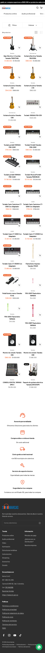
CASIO (12, 201)
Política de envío (7, 617)
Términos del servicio (9, 624)
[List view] (41, 32)
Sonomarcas (33, 53)
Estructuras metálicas (9, 550)
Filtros (14, 25)
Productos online (10, 14)
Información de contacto (9, 646)
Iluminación (6, 547)
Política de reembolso (9, 621)
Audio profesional (28, 14)
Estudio (4, 565)
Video (4, 543)
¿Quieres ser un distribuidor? (30, 540)
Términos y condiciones (10, 606)
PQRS (4, 628)
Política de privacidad (9, 609)
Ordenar (31, 25)
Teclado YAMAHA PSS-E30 (33, 115)
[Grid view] (36, 32)
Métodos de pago (30, 535)
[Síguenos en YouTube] (14, 635)
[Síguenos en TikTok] (20, 635)
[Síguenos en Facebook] (3, 635)
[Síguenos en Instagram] (9, 635)
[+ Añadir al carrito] (19, 48)
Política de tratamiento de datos (13, 613)
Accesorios (6, 562)
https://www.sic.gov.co (10, 595)
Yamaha (12, 53)
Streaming (5, 558)
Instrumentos (6, 554)
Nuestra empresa (30, 545)
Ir (22, 415)
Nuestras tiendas (8, 591)
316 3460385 (9, 587)
